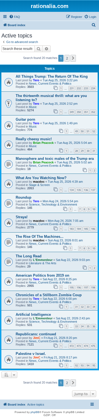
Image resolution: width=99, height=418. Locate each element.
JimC (36, 337)
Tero (36, 80)
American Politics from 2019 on (42, 275)
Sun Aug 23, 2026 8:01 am (65, 240)
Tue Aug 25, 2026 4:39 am (65, 181)
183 (72, 229)
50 (82, 131)
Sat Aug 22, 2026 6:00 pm (60, 298)
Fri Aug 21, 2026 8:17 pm (60, 357)
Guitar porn (25, 119)
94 (88, 365)
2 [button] (67, 58)
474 (86, 346)
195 (72, 287)
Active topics (35, 404)
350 (79, 112)
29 (82, 151)
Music (33, 107)
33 (88, 307)
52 (93, 131)
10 (93, 209)
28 (76, 151)
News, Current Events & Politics (50, 83)
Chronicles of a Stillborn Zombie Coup (49, 295)
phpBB (35, 412)
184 (79, 229)
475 (93, 346)
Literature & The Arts (42, 263)
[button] (73, 58)
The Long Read (29, 256)
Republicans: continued (36, 334)
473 (79, 346)
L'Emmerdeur (43, 259)
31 (93, 151)
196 (79, 287)
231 (72, 88)
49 (76, 131)
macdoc (39, 181)
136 (86, 190)
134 (72, 190)
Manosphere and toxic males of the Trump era (55, 159)
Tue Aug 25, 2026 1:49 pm (60, 123)
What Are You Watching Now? (41, 178)
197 (86, 287)
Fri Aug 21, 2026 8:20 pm (60, 337)
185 (86, 229)
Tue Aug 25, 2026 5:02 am (74, 162)
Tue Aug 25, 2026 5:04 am (74, 142)
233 (86, 88)
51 (88, 131)
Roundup (23, 197)
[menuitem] (14, 17)
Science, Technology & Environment (53, 204)
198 (93, 287)
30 (88, 151)
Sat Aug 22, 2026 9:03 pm (73, 259)
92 (76, 365)
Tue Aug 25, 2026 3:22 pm (60, 80)
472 (72, 346)
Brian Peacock (43, 142)
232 (79, 88)
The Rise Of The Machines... (40, 236)
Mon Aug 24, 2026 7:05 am (65, 220)
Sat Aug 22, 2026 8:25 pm (60, 279)
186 (93, 229)
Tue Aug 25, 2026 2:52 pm (60, 103)
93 (82, 365)
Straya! (22, 217)
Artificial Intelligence (33, 314)
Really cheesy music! (34, 139)
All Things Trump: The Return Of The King (52, 76)
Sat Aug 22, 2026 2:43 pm (73, 318)
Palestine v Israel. (31, 354)
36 (93, 326)
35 (88, 326)
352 (93, 112)
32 (82, 307)
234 (93, 88)
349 (72, 112)
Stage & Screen (39, 185)
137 (93, 190)
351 (86, 112)
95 (93, 365)
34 (93, 307)
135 (79, 190)
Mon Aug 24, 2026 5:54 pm (60, 201)
